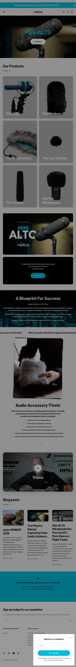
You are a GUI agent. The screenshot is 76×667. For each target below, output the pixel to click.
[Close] (71, 638)
